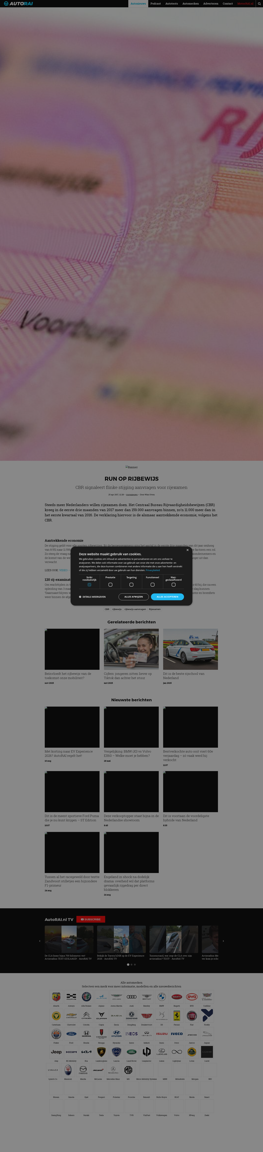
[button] (92, 596)
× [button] (187, 550)
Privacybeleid (153, 570)
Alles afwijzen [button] (133, 596)
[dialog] (131, 575)
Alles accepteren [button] (167, 596)
